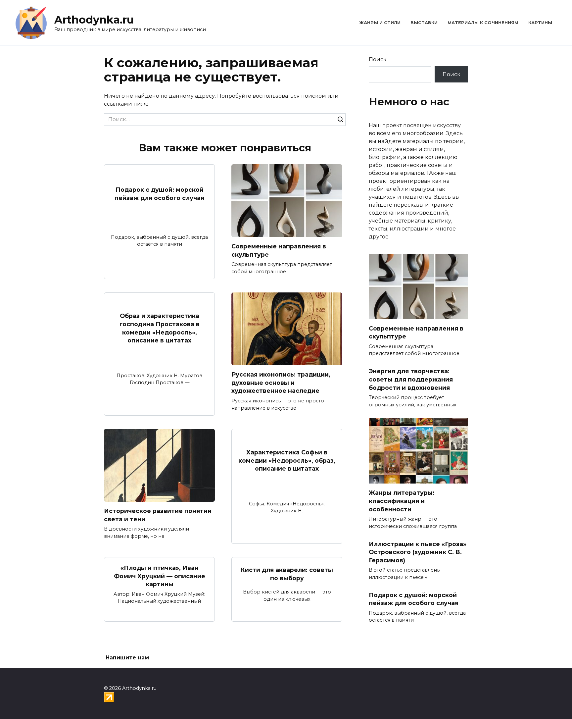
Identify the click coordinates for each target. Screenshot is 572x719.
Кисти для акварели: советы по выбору (287, 574)
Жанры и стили (380, 22)
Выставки (424, 22)
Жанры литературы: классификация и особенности (401, 500)
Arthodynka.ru (94, 19)
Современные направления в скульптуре (278, 250)
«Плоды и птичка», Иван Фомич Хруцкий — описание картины (159, 576)
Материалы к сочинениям (483, 22)
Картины (540, 22)
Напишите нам (127, 657)
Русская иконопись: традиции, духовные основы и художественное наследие (280, 382)
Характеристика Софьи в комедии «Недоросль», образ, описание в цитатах (286, 460)
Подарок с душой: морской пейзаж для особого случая (159, 193)
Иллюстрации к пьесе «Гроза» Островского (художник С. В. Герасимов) (417, 551)
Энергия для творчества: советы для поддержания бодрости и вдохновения (411, 379)
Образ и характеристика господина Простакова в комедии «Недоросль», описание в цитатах (159, 328)
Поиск (378, 59)
